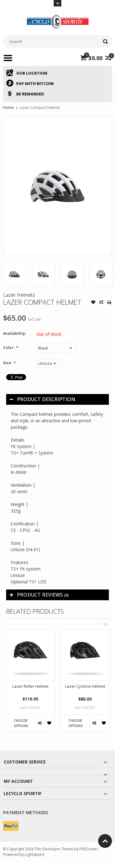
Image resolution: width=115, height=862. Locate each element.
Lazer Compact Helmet (40, 107)
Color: (10, 347)
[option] (14, 274)
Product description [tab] (46, 399)
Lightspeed (34, 854)
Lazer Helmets (19, 295)
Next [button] (105, 624)
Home (8, 107)
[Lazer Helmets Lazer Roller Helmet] (30, 655)
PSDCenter (88, 849)
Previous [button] (99, 624)
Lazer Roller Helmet (30, 686)
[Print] (109, 303)
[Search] (105, 41)
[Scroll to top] (105, 841)
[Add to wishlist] (93, 303)
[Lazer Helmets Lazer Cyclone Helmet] (85, 655)
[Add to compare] (101, 303)
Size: (9, 362)
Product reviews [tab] (43, 594)
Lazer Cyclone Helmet (85, 686)
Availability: (14, 333)
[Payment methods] (11, 826)
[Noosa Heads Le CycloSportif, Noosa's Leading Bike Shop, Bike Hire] (57, 19)
